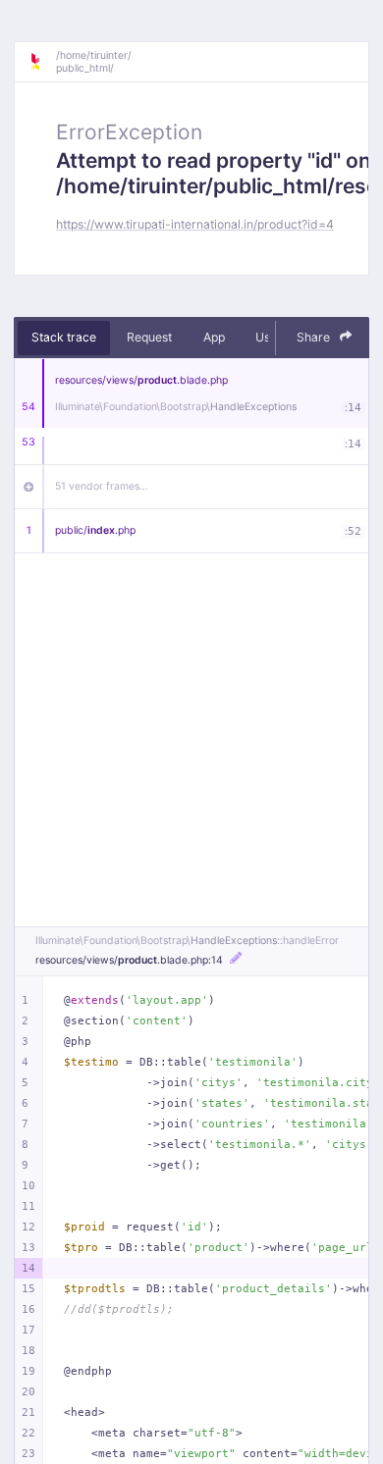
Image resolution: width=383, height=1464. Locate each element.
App (214, 337)
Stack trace (63, 337)
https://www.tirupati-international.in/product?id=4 (195, 224)
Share (315, 337)
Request (149, 337)
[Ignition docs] (42, 62)
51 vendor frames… (101, 486)
